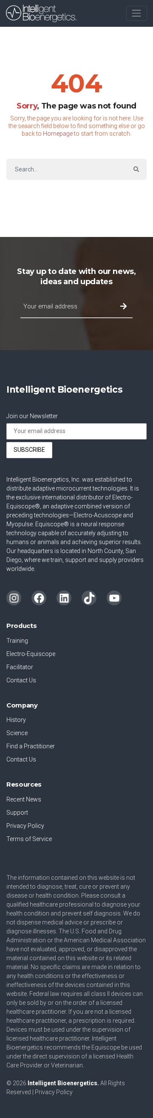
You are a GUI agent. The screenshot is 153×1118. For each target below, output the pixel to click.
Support (17, 812)
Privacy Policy (25, 825)
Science (17, 733)
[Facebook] (38, 597)
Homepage (58, 133)
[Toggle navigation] (136, 13)
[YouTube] (114, 597)
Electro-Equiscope (30, 653)
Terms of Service (29, 839)
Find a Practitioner (30, 746)
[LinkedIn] (64, 597)
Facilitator (19, 667)
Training (17, 640)
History (16, 719)
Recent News (23, 799)
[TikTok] (89, 597)
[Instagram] (13, 597)
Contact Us (21, 680)
